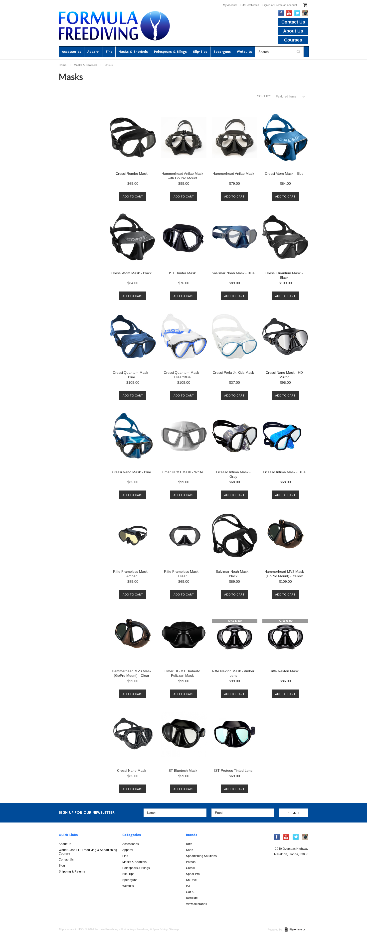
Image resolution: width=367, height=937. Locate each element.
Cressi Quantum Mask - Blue (131, 374)
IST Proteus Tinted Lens (233, 770)
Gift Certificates (249, 5)
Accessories (71, 52)
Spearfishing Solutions (201, 856)
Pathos (190, 862)
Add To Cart (133, 196)
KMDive (191, 880)
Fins (109, 52)
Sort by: (264, 96)
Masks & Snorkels (133, 52)
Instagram (305, 13)
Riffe (189, 844)
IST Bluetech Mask (182, 770)
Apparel (93, 52)
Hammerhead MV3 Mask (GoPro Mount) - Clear (131, 673)
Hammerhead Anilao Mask (233, 174)
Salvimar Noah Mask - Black (233, 574)
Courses (293, 40)
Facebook (281, 13)
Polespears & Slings (170, 52)
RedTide (192, 898)
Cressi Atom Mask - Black (131, 273)
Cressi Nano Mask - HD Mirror (284, 374)
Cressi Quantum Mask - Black (284, 275)
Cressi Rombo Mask (132, 174)
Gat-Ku (190, 892)
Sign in (266, 5)
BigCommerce (296, 929)
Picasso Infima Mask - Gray (233, 474)
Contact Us (293, 22)
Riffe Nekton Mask (284, 671)
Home (62, 65)
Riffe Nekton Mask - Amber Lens (233, 673)
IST (188, 886)
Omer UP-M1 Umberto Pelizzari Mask (182, 673)
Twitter (297, 13)
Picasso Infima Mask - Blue (284, 472)
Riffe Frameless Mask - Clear (182, 574)
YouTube (289, 13)
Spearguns (222, 52)
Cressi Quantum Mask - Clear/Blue (182, 374)
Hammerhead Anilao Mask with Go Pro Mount (182, 176)
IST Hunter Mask (182, 273)
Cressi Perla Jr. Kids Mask (233, 372)
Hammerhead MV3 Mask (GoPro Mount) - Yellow (284, 574)
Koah (189, 850)
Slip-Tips (200, 52)
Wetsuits (244, 52)
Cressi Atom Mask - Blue (284, 174)
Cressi (190, 868)
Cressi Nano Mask (131, 770)
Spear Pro (193, 874)
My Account (230, 5)
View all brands (196, 904)
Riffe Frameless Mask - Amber (131, 574)
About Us (293, 31)
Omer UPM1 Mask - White (182, 472)
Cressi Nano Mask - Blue (131, 472)
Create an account (285, 5)
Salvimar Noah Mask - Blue (233, 273)
